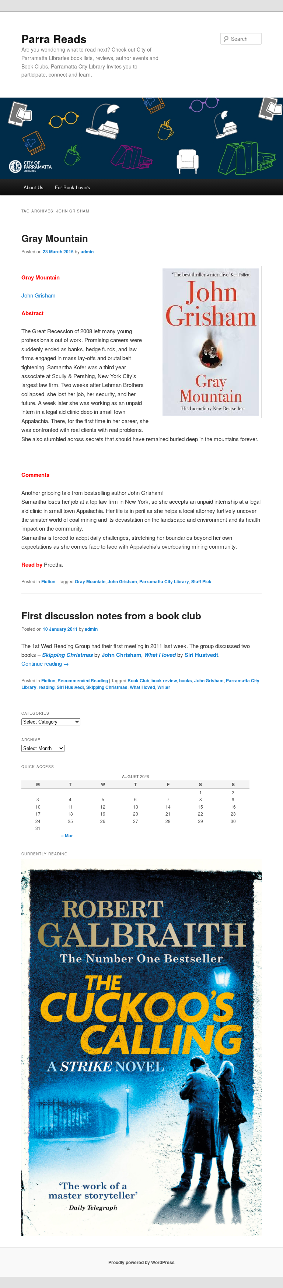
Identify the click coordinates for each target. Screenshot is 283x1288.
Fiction (48, 581)
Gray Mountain (54, 238)
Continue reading (45, 663)
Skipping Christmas (67, 655)
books (185, 680)
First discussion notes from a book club (111, 615)
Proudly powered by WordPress (141, 1262)
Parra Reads (54, 38)
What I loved (160, 655)
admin (87, 251)
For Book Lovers (72, 187)
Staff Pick (201, 581)
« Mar (67, 835)
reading (47, 687)
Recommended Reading (82, 680)
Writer (163, 687)
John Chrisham (121, 655)
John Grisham (38, 295)
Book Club (138, 680)
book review (164, 680)
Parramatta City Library (164, 581)
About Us (33, 187)
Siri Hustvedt (201, 655)
